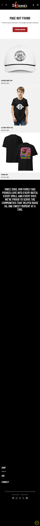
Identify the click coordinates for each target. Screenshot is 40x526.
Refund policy (15, 494)
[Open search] (6, 5)
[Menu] (2, 5)
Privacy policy (24, 494)
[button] (37, 523)
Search (4, 471)
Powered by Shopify (29, 491)
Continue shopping (20, 29)
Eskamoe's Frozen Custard (16, 491)
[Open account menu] (33, 5)
